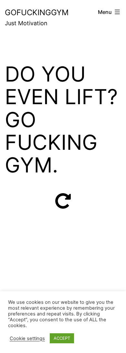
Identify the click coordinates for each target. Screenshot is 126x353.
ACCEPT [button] (62, 338)
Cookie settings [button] (27, 338)
